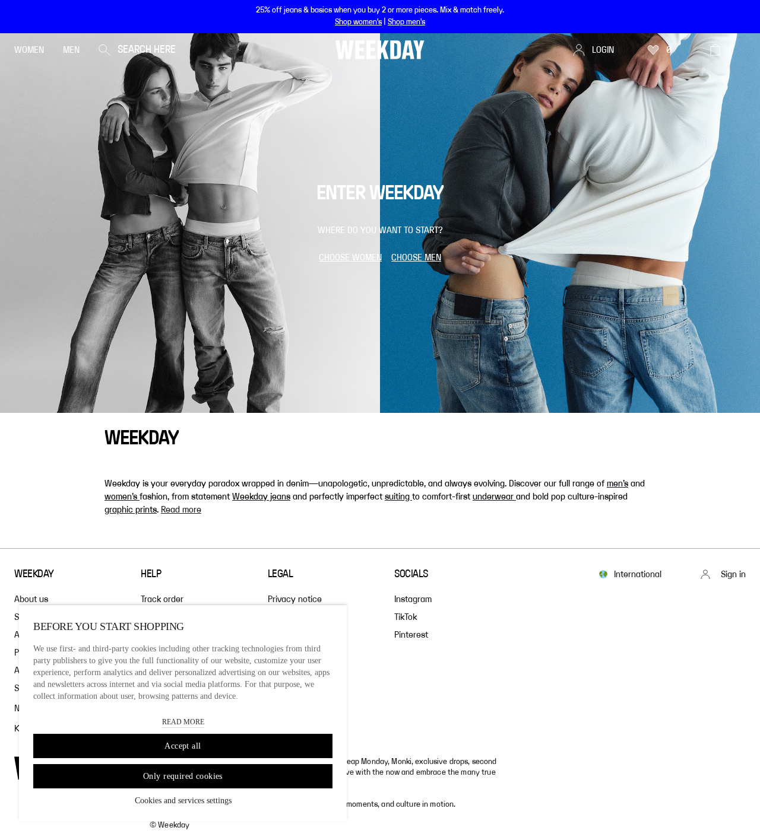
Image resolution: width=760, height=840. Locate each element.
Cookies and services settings (183, 800)
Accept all (182, 746)
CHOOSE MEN (416, 257)
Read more (181, 509)
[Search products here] (104, 49)
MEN (71, 50)
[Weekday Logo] (380, 49)
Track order (162, 599)
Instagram (413, 599)
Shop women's (358, 22)
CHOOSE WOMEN (350, 257)
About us (31, 599)
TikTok (405, 617)
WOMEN (29, 50)
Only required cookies (183, 776)
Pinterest (411, 634)
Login (603, 50)
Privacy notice (295, 599)
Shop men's (406, 22)
